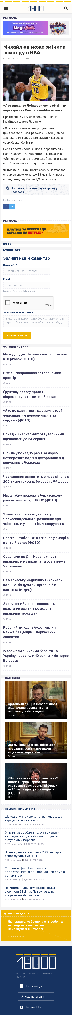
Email (6, 279)
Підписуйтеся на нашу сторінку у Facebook (34, 190)
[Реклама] (36, 28)
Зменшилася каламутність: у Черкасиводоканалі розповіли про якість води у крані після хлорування (34, 519)
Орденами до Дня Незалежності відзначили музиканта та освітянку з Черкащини (34, 561)
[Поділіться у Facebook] (6, 206)
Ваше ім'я (10, 265)
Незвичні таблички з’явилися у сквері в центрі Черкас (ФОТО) (36, 540)
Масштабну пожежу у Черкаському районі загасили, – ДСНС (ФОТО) (32, 497)
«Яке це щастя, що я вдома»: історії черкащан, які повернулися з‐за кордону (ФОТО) (32, 415)
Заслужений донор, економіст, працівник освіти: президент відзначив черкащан (29, 608)
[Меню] (6, 8)
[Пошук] (65, 8)
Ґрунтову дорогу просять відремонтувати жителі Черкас (29, 394)
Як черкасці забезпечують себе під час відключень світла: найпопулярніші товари (35, 925)
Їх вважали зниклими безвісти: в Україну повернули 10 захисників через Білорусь (36, 656)
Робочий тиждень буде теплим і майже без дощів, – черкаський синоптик (30, 632)
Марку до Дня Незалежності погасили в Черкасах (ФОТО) (35, 356)
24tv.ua (27, 117)
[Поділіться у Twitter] (12, 206)
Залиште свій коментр (18, 312)
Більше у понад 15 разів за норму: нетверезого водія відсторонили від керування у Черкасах (33, 458)
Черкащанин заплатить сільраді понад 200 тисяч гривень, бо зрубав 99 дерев (36, 479)
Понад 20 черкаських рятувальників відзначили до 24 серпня (33, 436)
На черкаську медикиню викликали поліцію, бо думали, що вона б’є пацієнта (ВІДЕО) (33, 585)
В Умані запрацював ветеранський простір (32, 375)
